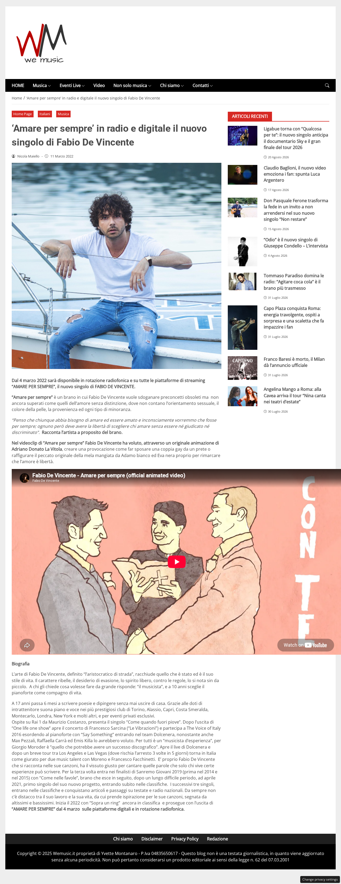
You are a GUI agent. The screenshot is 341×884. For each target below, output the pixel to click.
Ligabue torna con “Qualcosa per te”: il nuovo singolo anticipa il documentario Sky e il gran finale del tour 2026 (296, 138)
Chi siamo (170, 85)
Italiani (44, 113)
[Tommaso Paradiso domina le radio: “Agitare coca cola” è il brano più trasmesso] (242, 281)
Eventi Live (70, 85)
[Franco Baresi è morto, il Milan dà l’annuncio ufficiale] (242, 368)
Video (99, 85)
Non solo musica (130, 85)
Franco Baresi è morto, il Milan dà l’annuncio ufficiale (294, 362)
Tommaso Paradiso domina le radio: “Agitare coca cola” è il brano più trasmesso (294, 282)
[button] (327, 85)
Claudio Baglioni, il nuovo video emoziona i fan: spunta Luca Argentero (295, 174)
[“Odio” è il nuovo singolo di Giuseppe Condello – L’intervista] (242, 251)
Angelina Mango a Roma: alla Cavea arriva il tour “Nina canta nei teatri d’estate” (295, 396)
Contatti (201, 85)
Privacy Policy (184, 839)
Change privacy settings (320, 879)
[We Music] (42, 42)
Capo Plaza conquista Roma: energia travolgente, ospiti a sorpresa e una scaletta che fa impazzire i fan (294, 318)
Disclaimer (152, 839)
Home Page (22, 113)
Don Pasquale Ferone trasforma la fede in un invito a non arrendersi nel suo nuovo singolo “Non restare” (296, 210)
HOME (18, 85)
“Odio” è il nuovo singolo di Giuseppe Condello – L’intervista (296, 243)
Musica (40, 85)
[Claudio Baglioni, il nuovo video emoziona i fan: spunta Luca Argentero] (242, 175)
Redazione (217, 839)
